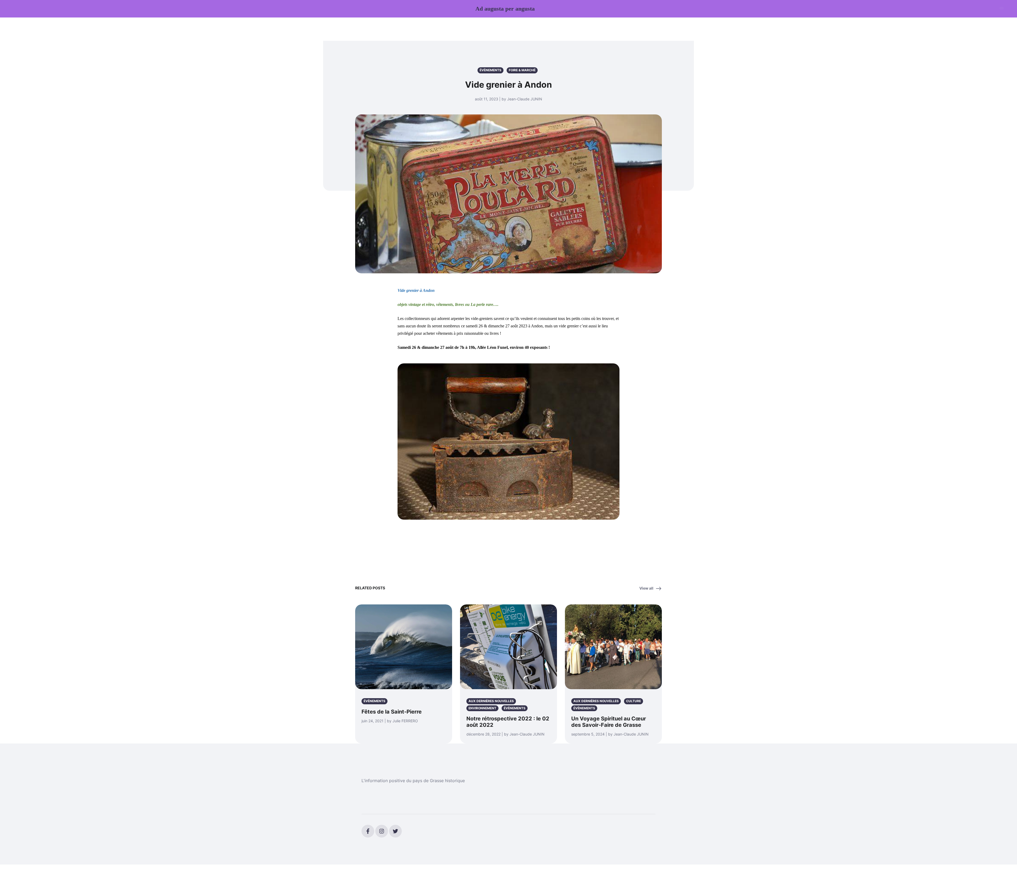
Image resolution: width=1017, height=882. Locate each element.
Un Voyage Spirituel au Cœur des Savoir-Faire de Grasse (608, 721)
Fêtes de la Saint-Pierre (392, 712)
